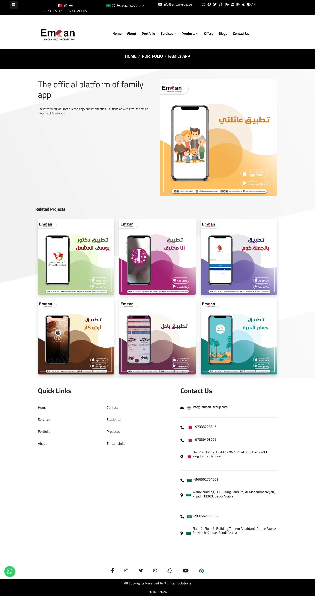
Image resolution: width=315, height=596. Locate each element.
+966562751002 (133, 6)
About (131, 33)
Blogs (223, 33)
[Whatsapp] (9, 571)
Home (117, 33)
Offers (208, 33)
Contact (112, 407)
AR (253, 4)
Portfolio (148, 33)
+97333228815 (54, 11)
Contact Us (241, 33)
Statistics (113, 419)
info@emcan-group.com (179, 4)
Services (167, 33)
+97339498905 (76, 11)
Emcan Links (116, 443)
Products (189, 33)
